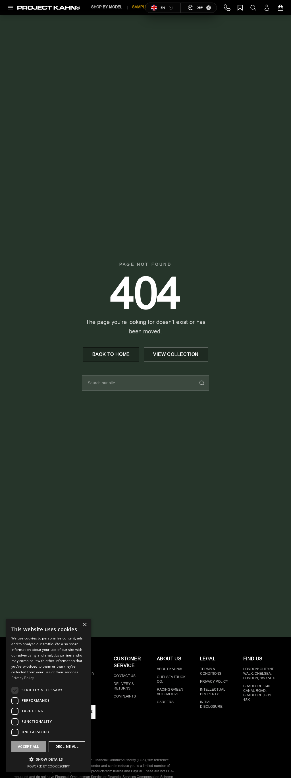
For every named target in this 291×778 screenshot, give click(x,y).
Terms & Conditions (210, 671)
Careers (165, 702)
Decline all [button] (66, 746)
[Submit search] (202, 383)
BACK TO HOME (111, 354)
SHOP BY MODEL (106, 7)
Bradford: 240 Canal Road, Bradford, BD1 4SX (257, 693)
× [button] (84, 625)
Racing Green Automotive (170, 692)
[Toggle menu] (10, 7)
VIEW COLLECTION (176, 354)
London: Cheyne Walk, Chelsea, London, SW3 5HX (259, 673)
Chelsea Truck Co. (171, 679)
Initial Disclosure (211, 704)
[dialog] (48, 695)
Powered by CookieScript (48, 766)
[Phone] (227, 7)
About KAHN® (169, 669)
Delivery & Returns (124, 686)
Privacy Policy (214, 682)
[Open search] (253, 7)
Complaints (125, 696)
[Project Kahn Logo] (48, 8)
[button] (48, 759)
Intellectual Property (212, 692)
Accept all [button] (28, 746)
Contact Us (125, 676)
